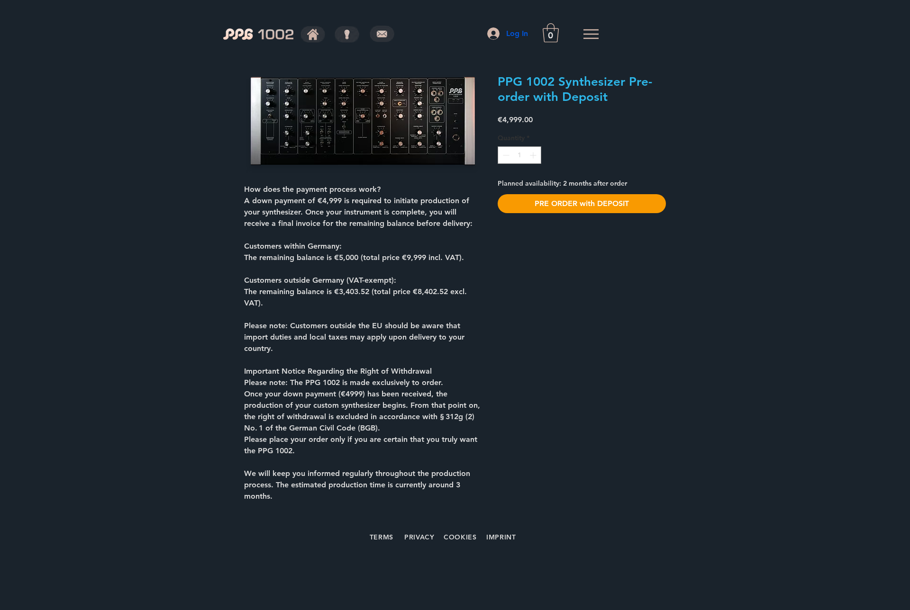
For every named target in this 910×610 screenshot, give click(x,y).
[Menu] (590, 33)
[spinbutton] (519, 155)
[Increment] (534, 155)
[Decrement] (505, 155)
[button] (551, 32)
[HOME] (312, 34)
